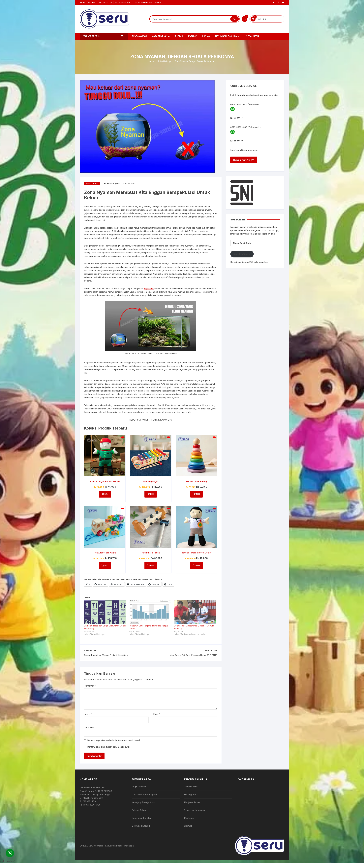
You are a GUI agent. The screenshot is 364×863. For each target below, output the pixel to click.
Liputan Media (251, 36)
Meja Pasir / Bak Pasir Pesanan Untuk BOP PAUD (193, 655)
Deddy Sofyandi (113, 183)
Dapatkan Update (242, 254)
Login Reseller (139, 786)
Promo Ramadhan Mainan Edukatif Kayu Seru (106, 655)
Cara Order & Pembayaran (144, 794)
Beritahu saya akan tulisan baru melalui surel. (108, 746)
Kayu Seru (149, 288)
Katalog (192, 36)
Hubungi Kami (190, 794)
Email (156, 714)
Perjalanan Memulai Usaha (147, 3)
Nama (88, 714)
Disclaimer (189, 818)
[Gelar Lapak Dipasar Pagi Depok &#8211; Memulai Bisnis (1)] (195, 612)
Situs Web (89, 727)
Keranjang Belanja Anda (143, 802)
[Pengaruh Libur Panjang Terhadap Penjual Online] (150, 612)
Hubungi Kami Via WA (243, 160)
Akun (82, 3)
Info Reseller (105, 3)
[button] (10, 853)
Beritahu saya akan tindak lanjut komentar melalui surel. (113, 740)
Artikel (91, 3)
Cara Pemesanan (161, 36)
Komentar (90, 685)
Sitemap (188, 825)
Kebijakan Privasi (192, 802)
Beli (106, 494)
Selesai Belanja (139, 810)
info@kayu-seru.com (247, 150)
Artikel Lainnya (92, 183)
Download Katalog (141, 825)
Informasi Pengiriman (227, 36)
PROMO (206, 36)
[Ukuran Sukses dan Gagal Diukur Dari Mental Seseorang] (105, 612)
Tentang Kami (139, 36)
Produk (179, 36)
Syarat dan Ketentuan (194, 810)
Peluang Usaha (122, 3)
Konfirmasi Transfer (141, 818)
